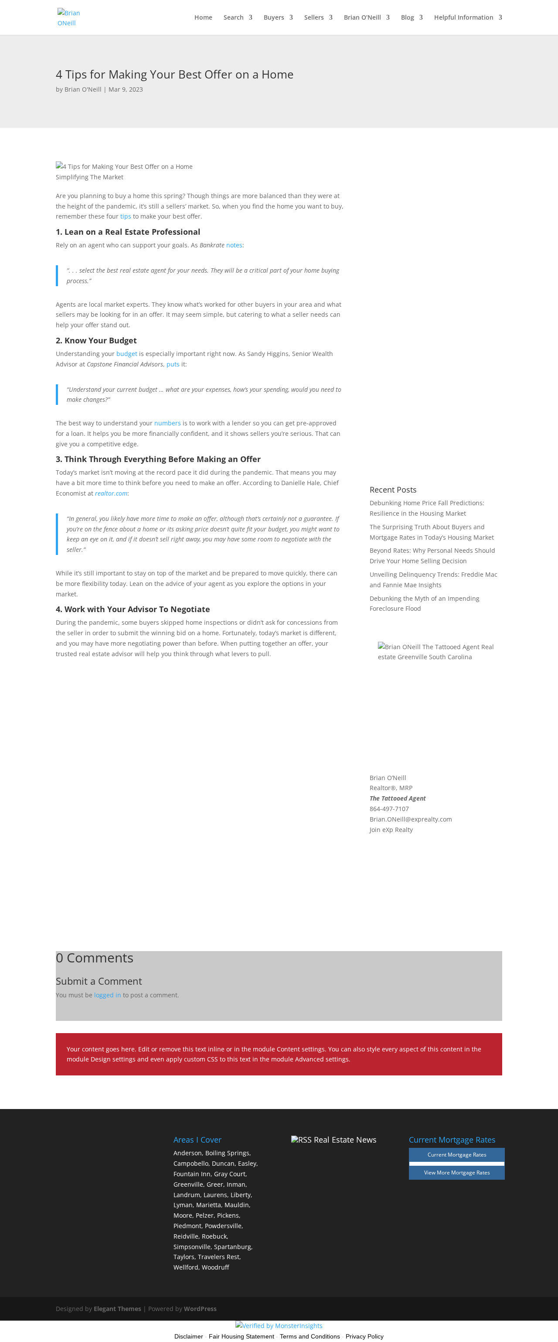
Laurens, (216, 1195)
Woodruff (215, 1267)
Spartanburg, (233, 1247)
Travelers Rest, (219, 1257)
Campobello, (192, 1163)
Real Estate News (345, 1139)
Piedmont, (188, 1226)
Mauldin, (238, 1205)
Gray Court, (230, 1174)
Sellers (314, 17)
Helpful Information (463, 17)
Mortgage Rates (470, 1172)
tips (125, 216)
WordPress (200, 1308)
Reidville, (187, 1236)
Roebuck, (215, 1236)
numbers (167, 423)
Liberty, (241, 1195)
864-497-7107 (389, 809)
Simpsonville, (193, 1247)
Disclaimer (188, 1336)
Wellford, (187, 1267)
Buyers (274, 17)
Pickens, (229, 1215)
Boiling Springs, (228, 1153)
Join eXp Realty (391, 829)
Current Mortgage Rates (457, 1154)
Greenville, (189, 1184)
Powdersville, (224, 1226)
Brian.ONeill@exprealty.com (411, 819)
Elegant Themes (117, 1308)
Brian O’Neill (362, 17)
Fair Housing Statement (241, 1336)
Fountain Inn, (193, 1174)
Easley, (248, 1163)
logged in (107, 995)
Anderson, (189, 1153)
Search (234, 17)
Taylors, (185, 1257)
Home (203, 17)
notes (234, 245)
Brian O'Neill (83, 89)
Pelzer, (205, 1215)
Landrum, (188, 1195)
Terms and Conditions (310, 1336)
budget (126, 353)
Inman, (237, 1184)
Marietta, (209, 1205)
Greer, (216, 1184)
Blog (407, 17)
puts (173, 364)
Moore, (184, 1215)
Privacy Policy (365, 1336)
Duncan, (224, 1163)
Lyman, (184, 1205)
